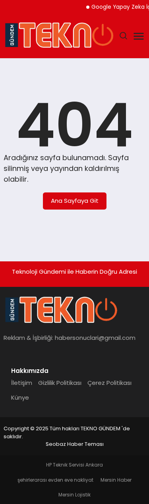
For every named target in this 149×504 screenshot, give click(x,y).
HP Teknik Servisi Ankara (74, 464)
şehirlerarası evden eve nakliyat (55, 480)
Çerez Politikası (109, 382)
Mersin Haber (116, 480)
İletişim (21, 382)
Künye (20, 397)
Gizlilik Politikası (59, 382)
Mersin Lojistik (74, 494)
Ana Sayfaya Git (75, 200)
